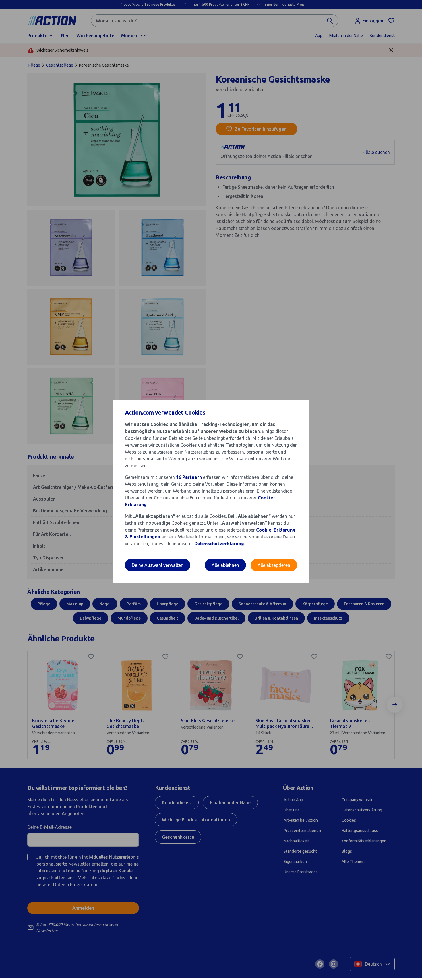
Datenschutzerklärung (219, 543)
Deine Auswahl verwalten (157, 565)
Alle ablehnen (225, 565)
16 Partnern (189, 477)
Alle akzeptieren (274, 565)
